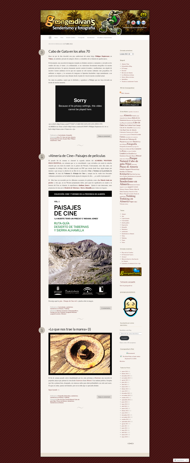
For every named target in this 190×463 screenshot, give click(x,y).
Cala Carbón (128, 125)
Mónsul (89, 380)
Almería (59, 311)
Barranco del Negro (132, 120)
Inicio (56, 37)
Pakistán (127, 158)
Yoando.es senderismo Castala (130, 81)
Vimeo (50, 59)
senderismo (69, 307)
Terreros (127, 189)
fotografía (69, 135)
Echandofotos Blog (127, 66)
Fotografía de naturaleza (126, 146)
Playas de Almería (62, 401)
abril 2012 (124, 406)
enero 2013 (125, 391)
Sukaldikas (125, 79)
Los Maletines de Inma (128, 75)
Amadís (134, 116)
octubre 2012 (125, 397)
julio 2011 (124, 426)
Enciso (135, 141)
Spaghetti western (123, 187)
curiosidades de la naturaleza (131, 137)
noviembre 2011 (126, 417)
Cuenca (122, 137)
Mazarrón (128, 156)
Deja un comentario (104, 136)
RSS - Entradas (125, 93)
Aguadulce (130, 111)
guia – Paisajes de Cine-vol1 (68, 301)
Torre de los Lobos (129, 194)
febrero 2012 (125, 410)
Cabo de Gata (66, 137)
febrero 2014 (125, 373)
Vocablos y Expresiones (104, 37)
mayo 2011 (125, 430)
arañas (137, 115)
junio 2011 (125, 428)
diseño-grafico (125, 223)
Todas (123, 236)
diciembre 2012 (126, 393)
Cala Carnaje (136, 125)
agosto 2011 (125, 424)
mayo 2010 (125, 437)
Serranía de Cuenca (135, 184)
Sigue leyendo (53, 390)
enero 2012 (125, 413)
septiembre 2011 (126, 421)
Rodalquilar (125, 173)
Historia (73, 137)
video (59, 140)
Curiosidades (62, 135)
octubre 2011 (125, 419)
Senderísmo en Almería (57, 402)
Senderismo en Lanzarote (134, 176)
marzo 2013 (125, 387)
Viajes (131, 201)
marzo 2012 (125, 408)
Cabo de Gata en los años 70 (69, 51)
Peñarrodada (134, 164)
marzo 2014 (125, 371)
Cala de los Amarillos (126, 128)
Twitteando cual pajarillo (127, 282)
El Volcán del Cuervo (127, 255)
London (134, 151)
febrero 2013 (125, 389)
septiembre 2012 (126, 400)
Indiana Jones (84, 185)
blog (121, 123)
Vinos (123, 242)
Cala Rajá (123, 130)
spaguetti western (55, 314)
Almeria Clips (125, 64)
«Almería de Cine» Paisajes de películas (76, 156)
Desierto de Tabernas (127, 139)
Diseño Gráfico (70, 37)
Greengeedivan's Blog (95, 22)
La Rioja (123, 151)
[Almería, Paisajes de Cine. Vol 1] (80, 244)
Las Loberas (129, 151)
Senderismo (91, 37)
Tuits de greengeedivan (126, 285)
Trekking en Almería (126, 200)
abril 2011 (124, 432)
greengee (135, 146)
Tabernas (122, 189)
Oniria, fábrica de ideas (128, 77)
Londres (123, 153)
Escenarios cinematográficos (70, 311)
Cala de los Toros (136, 127)
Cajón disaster (125, 218)
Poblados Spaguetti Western (68, 312)
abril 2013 (124, 384)
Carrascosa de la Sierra (132, 132)
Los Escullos (130, 153)
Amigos (124, 214)
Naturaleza (67, 396)
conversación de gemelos (125, 134)
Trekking (66, 308)
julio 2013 (124, 382)
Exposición (125, 225)
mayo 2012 (125, 404)
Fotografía (81, 37)
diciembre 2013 (126, 376)
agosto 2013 (125, 380)
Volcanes (122, 204)
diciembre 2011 (126, 415)
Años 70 (59, 137)
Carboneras (123, 132)
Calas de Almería (131, 130)
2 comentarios (105, 308)
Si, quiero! (124, 338)
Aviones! (124, 257)
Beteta (139, 120)
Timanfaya (126, 191)
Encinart (124, 70)
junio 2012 (125, 402)
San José (132, 174)
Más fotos (122, 361)
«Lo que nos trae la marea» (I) (69, 329)
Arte (61, 37)
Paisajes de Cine (55, 312)
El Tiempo (124, 68)
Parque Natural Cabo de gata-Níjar (60, 139)
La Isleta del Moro (130, 149)
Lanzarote (138, 149)
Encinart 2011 (129, 142)
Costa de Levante (136, 134)
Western (63, 314)
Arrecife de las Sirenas (126, 118)
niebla (121, 158)
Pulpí (137, 169)
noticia (124, 158)
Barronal (98, 378)
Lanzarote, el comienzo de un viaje (131, 263)
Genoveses (79, 380)
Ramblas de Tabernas (126, 171)
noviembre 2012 (126, 395)
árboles (126, 204)
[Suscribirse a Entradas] (120, 93)
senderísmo (70, 401)
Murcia (134, 156)
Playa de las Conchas (127, 252)
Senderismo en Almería (57, 308)
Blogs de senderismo (127, 123)
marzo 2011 (125, 434)
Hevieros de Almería (127, 73)
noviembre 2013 (126, 378)
